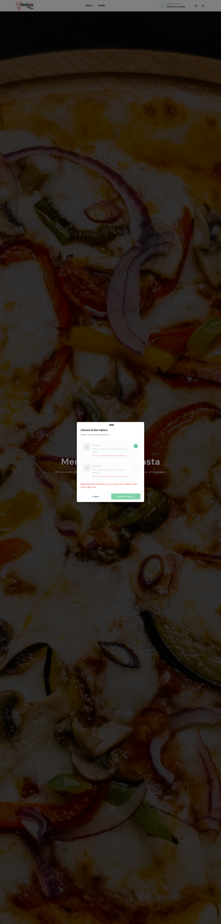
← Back (95, 496)
